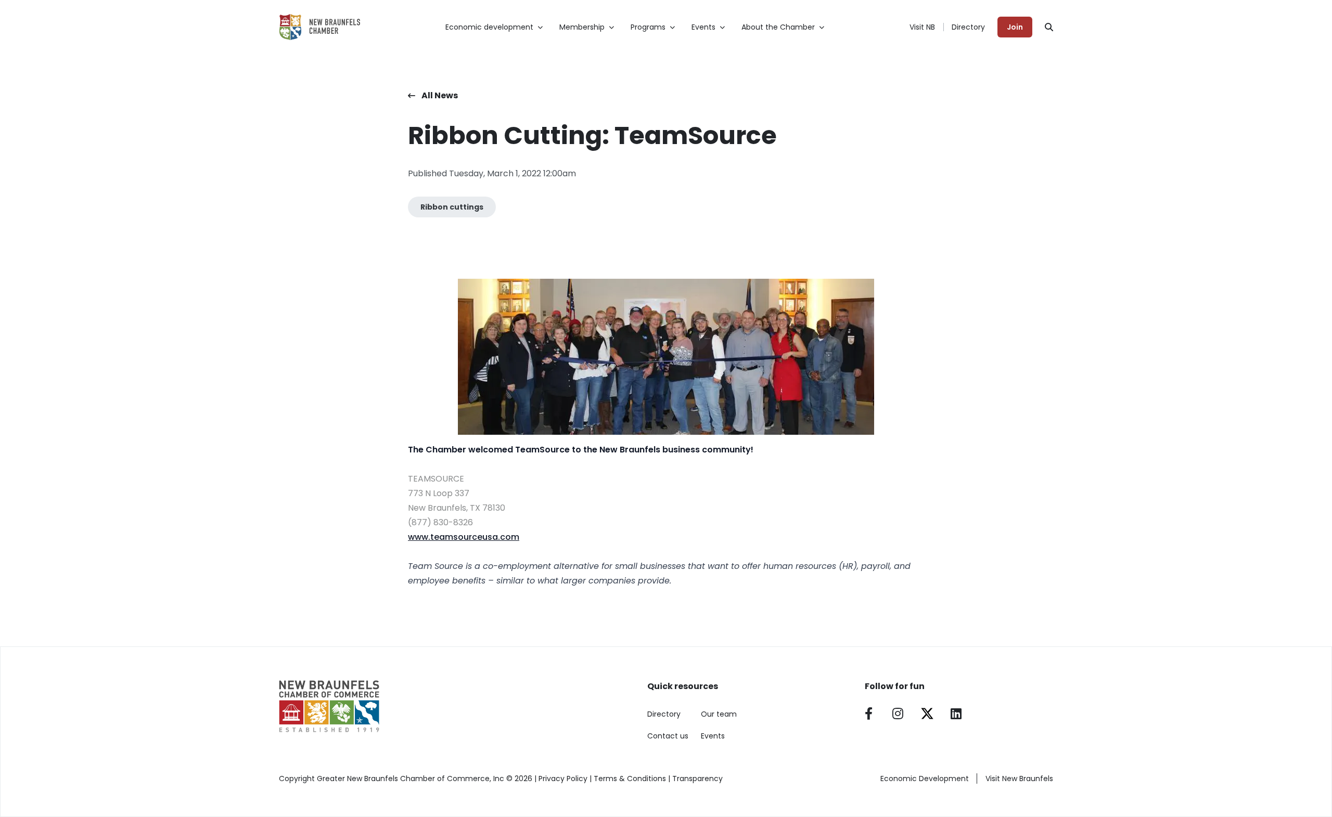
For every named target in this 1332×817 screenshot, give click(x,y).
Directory (968, 27)
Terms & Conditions (630, 778)
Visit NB (922, 27)
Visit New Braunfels (1019, 778)
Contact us (667, 736)
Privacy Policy (563, 778)
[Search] (1049, 27)
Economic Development (924, 778)
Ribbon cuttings (451, 207)
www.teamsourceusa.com (463, 537)
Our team (719, 714)
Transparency (697, 778)
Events (713, 736)
